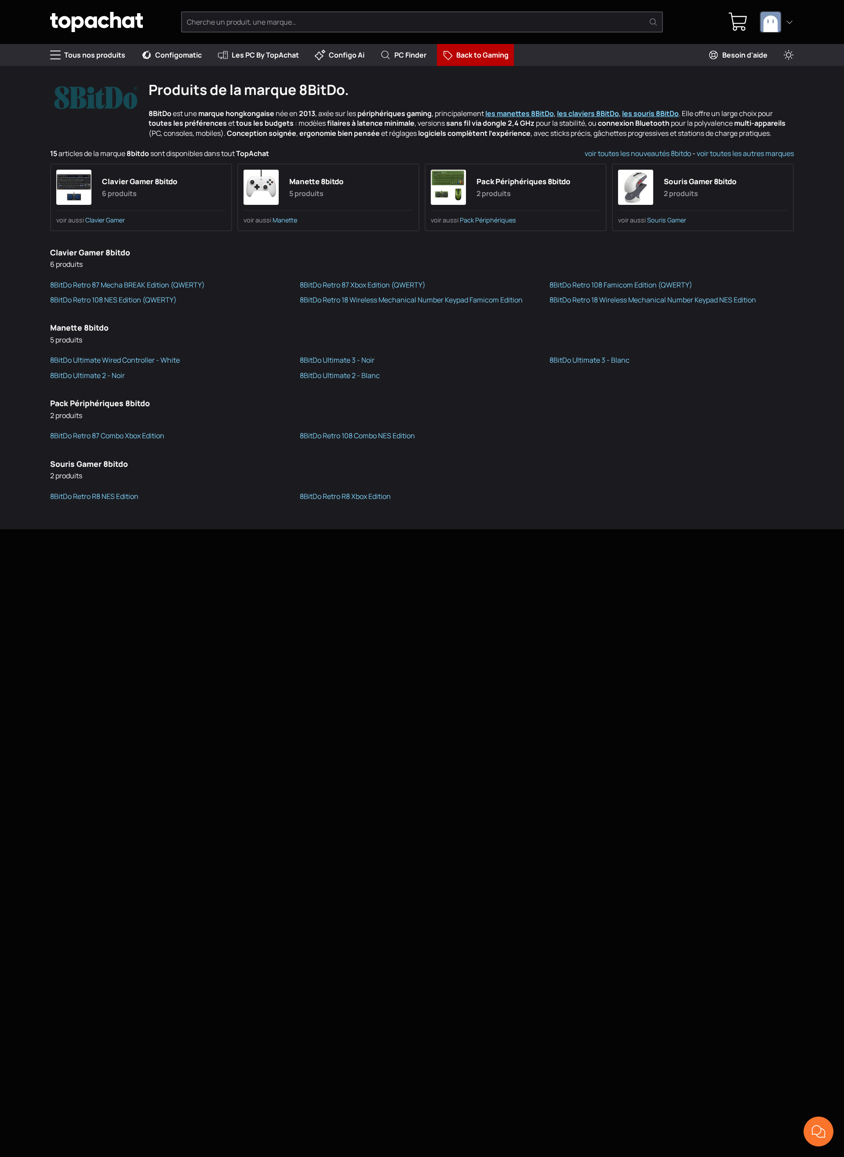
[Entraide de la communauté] (818, 1131)
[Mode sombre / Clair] (788, 55)
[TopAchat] (96, 22)
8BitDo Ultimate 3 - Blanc (589, 360)
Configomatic (178, 55)
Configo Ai (346, 55)
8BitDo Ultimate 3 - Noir (337, 360)
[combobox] (777, 22)
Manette (285, 220)
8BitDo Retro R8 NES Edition (94, 496)
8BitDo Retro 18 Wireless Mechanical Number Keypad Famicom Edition (411, 300)
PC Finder (410, 55)
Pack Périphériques (488, 220)
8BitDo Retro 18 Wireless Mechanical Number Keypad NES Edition (652, 300)
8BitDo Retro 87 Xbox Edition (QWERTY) (363, 285)
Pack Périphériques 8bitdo (524, 181)
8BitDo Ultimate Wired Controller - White (115, 360)
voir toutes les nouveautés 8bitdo (638, 153)
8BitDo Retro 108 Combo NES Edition (357, 435)
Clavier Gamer (105, 220)
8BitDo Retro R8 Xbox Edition (345, 496)
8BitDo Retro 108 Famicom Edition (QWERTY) (620, 285)
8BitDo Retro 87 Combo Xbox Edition (107, 435)
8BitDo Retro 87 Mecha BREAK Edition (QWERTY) (127, 285)
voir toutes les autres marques (745, 153)
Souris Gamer (666, 220)
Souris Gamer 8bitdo (700, 181)
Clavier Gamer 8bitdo (140, 181)
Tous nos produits (94, 55)
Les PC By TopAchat (265, 55)
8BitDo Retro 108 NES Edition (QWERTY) (113, 300)
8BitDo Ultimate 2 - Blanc (340, 375)
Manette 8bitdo (316, 181)
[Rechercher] (653, 22)
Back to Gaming (482, 55)
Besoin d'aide (745, 55)
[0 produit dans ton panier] (738, 22)
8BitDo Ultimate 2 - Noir (87, 375)
